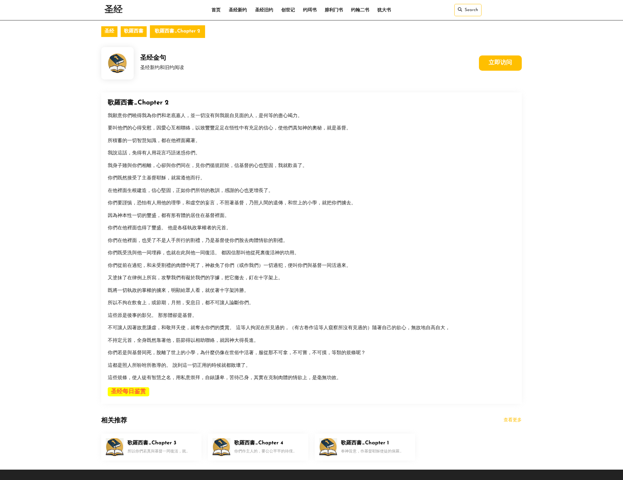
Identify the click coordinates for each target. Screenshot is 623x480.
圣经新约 (238, 10)
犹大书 (384, 10)
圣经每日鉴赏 (128, 392)
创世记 (288, 10)
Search (471, 10)
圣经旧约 (264, 10)
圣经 (113, 10)
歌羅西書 (133, 31)
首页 (216, 10)
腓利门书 (334, 10)
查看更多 (513, 420)
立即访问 (500, 63)
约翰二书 (360, 10)
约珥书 (310, 10)
